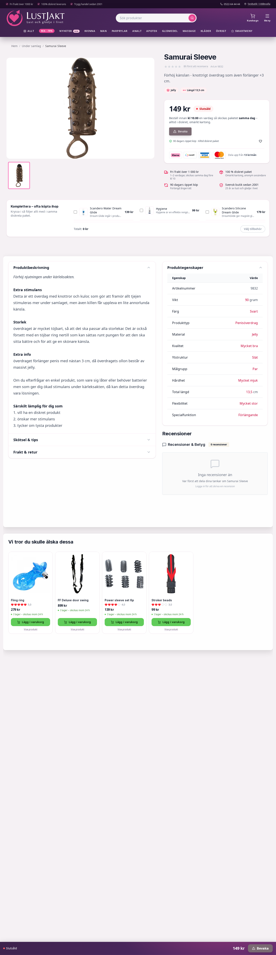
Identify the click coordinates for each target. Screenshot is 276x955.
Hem (14, 46)
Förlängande (248, 415)
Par (255, 369)
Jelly (255, 334)
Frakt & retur (25, 452)
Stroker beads (162, 600)
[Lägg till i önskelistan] (260, 141)
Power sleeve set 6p (119, 600)
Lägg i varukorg (33, 622)
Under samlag (31, 46)
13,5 (249, 392)
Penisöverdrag (246, 323)
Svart (254, 311)
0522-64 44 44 (232, 4)
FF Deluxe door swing (73, 600)
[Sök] (192, 18)
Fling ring (17, 600)
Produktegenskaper (185, 267)
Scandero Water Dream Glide (105, 210)
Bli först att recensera (196, 66)
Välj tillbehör (253, 229)
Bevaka (183, 131)
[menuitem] (28, 31)
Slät (255, 357)
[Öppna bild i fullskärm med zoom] (148, 152)
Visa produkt (30, 629)
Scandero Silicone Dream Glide (234, 210)
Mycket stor (249, 403)
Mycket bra (249, 346)
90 (247, 300)
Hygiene (161, 209)
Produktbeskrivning (31, 267)
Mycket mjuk (248, 380)
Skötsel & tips (25, 439)
